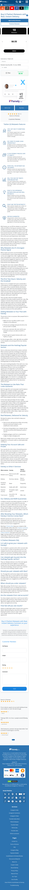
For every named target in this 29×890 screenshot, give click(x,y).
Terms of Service (14, 844)
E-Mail (4, 655)
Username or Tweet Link (7, 59)
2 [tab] (14, 739)
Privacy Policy (14, 870)
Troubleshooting (14, 885)
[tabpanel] (14, 723)
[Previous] (2, 41)
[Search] (16, 1)
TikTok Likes (15, 827)
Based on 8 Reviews (14, 116)
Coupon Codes (14, 865)
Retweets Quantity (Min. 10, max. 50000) (11, 65)
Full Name (5, 646)
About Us (14, 862)
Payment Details (14, 853)
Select (14, 51)
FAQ (14, 847)
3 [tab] (16, 739)
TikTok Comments (14, 833)
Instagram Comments (14, 813)
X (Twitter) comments (22, 528)
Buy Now (21, 108)
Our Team (14, 876)
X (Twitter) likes (9, 526)
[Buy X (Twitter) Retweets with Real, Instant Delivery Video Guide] (27, 15)
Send (14, 689)
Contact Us (14, 841)
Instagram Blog (14, 850)
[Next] (26, 41)
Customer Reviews (14, 119)
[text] (12, 668)
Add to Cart (7, 108)
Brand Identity (14, 867)
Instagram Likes (14, 810)
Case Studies (14, 879)
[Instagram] (2, 8)
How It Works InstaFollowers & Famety (14, 882)
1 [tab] (13, 739)
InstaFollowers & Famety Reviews (14, 856)
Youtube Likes (14, 830)
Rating (4, 665)
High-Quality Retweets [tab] (14, 20)
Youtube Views (14, 825)
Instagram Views (14, 816)
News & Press (14, 873)
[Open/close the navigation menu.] (27, 2)
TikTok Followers (14, 822)
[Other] (26, 8)
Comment (5, 672)
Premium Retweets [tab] (14, 24)
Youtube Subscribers (14, 819)
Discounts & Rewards (14, 859)
